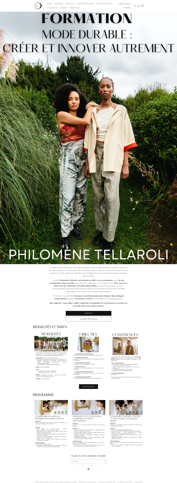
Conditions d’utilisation (124, 482)
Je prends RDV (88, 386)
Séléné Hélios (44, 482)
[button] (70, 4)
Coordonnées (138, 482)
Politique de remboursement (88, 482)
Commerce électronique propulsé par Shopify (62, 482)
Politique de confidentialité (107, 482)
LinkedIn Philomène (88, 319)
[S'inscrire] (104, 461)
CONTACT (88, 313)
